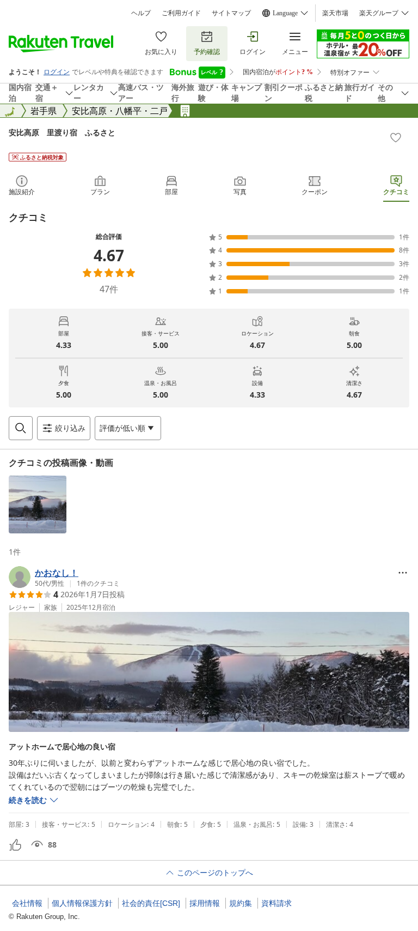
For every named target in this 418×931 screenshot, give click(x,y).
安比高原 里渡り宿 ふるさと (62, 132)
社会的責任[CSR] (151, 903)
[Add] (395, 137)
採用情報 (204, 903)
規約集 (240, 903)
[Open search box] (21, 428)
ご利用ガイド (181, 13)
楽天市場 (335, 13)
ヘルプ (141, 13)
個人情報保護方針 (82, 903)
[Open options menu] (402, 572)
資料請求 (276, 903)
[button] (37, 504)
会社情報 (27, 903)
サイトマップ (231, 13)
